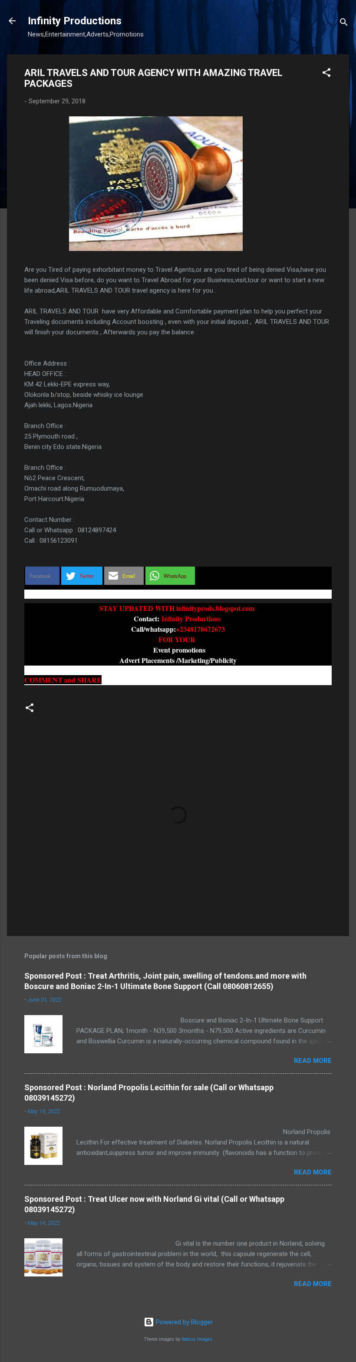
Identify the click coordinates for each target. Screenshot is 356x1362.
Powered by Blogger (183, 1322)
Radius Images (196, 1339)
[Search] (344, 23)
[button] (326, 74)
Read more (313, 1061)
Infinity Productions (75, 21)
